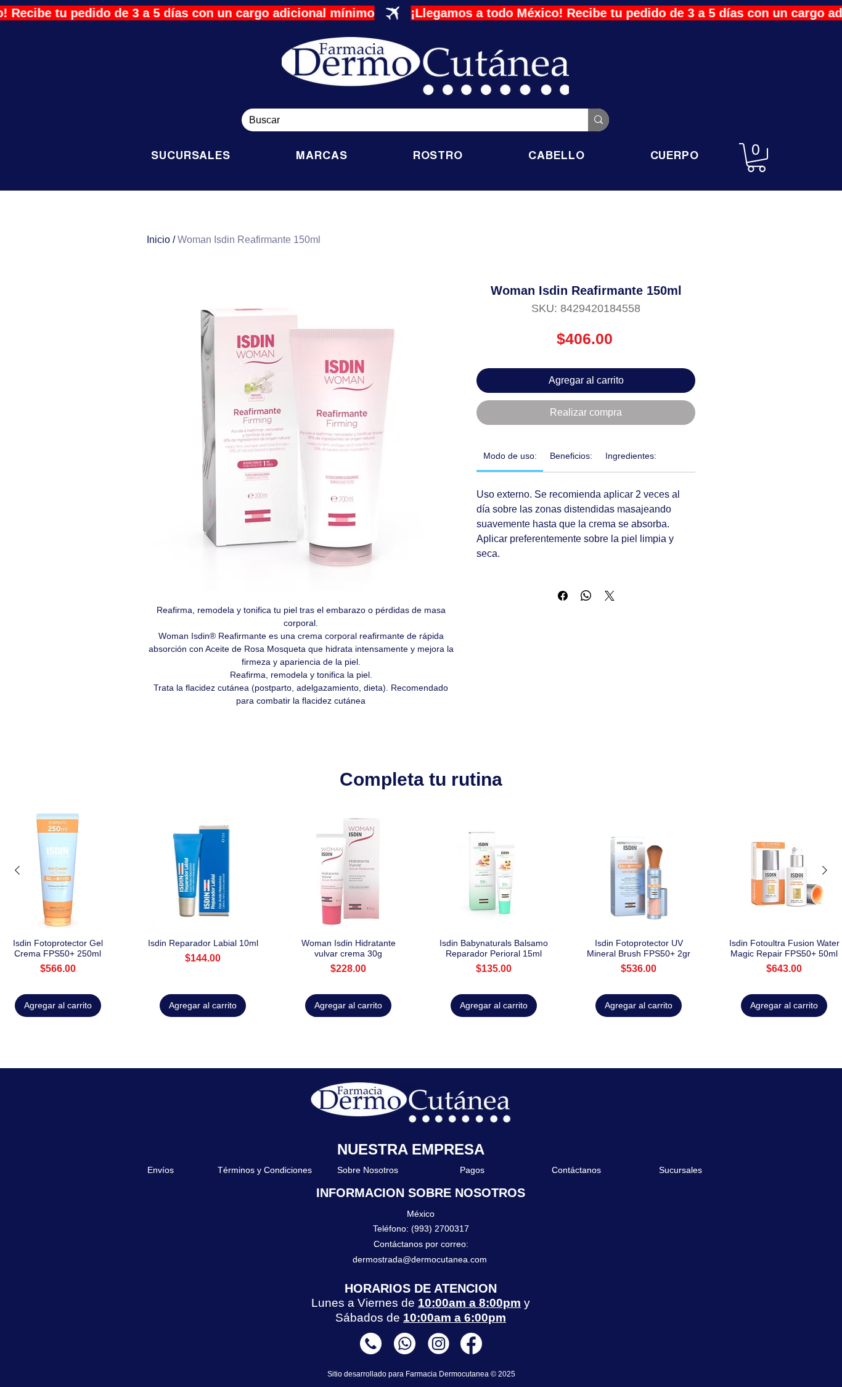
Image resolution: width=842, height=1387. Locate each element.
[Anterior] (17, 870)
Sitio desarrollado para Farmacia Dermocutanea (409, 1374)
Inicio (158, 239)
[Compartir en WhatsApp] (586, 595)
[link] (510, 456)
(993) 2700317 (440, 1228)
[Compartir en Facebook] (562, 595)
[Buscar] (598, 120)
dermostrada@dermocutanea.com (420, 1259)
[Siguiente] (824, 870)
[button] (756, 157)
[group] (421, 915)
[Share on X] (609, 595)
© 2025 (503, 1374)
